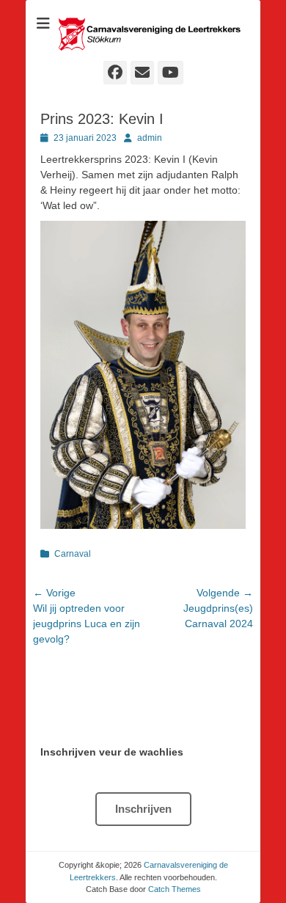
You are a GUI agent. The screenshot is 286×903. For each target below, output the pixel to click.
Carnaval (72, 554)
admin (149, 138)
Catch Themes (174, 889)
